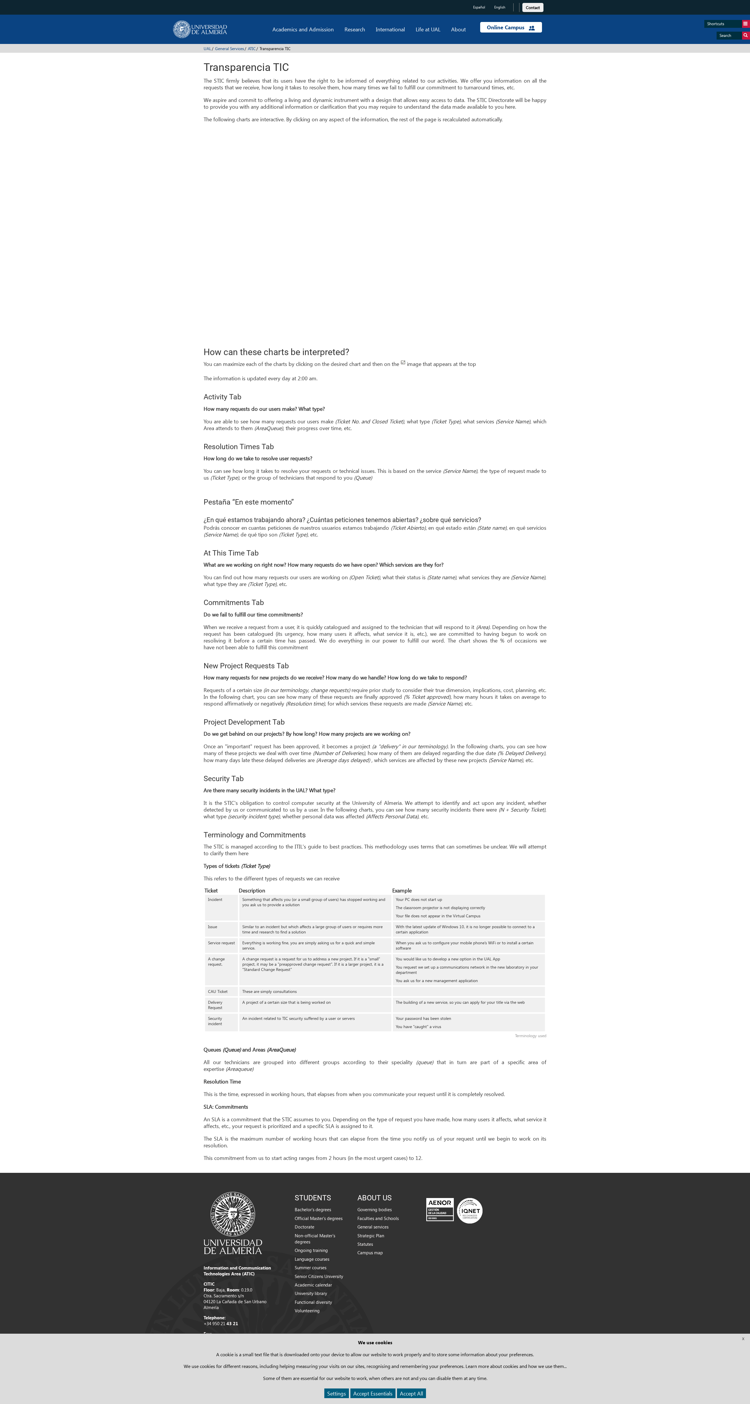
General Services (229, 48)
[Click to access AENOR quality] (454, 1211)
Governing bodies (374, 1209)
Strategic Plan (370, 1235)
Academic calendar (313, 1285)
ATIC (252, 48)
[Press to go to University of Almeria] (233, 1222)
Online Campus (506, 27)
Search (725, 35)
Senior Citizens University (319, 1276)
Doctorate (304, 1227)
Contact (533, 7)
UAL (207, 48)
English (499, 7)
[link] (532, 6)
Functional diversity (313, 1302)
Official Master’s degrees (318, 1218)
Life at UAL (428, 29)
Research (355, 29)
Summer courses (310, 1267)
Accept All (411, 1393)
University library (311, 1293)
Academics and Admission (303, 29)
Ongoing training (311, 1250)
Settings (336, 1393)
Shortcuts (715, 23)
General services (372, 1227)
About (458, 29)
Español (479, 7)
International (390, 29)
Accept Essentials (373, 1393)
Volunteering (307, 1310)
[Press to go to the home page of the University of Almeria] (199, 29)
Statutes (365, 1244)
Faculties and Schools (378, 1218)
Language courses (312, 1259)
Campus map (370, 1252)
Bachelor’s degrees (313, 1209)
